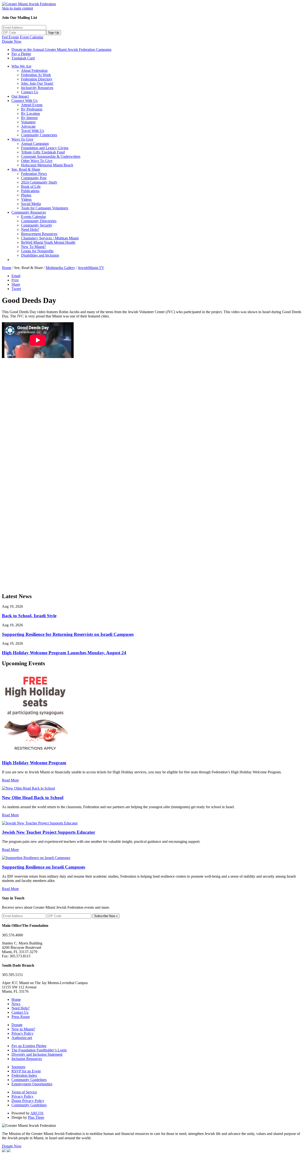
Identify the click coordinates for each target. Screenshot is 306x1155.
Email (15, 276)
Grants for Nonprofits (37, 251)
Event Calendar (31, 37)
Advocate (28, 126)
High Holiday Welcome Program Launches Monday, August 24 (64, 652)
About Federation (34, 71)
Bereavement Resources (39, 234)
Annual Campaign (35, 144)
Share (15, 284)
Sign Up (53, 32)
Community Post (33, 178)
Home (6, 268)
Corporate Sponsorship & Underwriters (50, 156)
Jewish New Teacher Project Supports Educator (48, 832)
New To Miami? (33, 247)
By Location (30, 113)
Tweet (16, 289)
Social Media (31, 204)
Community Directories (38, 221)
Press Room (20, 1017)
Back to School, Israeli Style (29, 615)
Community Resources (28, 212)
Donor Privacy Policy (27, 1101)
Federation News (34, 174)
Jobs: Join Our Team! (37, 83)
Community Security (36, 225)
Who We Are (21, 66)
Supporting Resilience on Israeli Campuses (43, 867)
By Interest (29, 118)
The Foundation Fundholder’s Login (39, 1050)
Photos (26, 195)
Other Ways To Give (36, 161)
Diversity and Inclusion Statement (36, 1054)
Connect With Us (24, 101)
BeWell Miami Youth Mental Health (48, 242)
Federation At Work (36, 75)
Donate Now (12, 41)
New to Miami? (23, 1029)
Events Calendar (33, 217)
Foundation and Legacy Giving (44, 148)
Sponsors (18, 1067)
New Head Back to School (32, 797)
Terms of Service (24, 1092)
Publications (30, 191)
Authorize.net (21, 1038)
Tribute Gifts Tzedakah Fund (43, 152)
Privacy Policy (22, 1033)
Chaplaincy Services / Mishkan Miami (50, 238)
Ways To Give (22, 139)
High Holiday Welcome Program (34, 762)
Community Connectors (39, 135)
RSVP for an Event (26, 1071)
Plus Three (36, 1117)
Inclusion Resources (26, 1059)
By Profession (31, 109)
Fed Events (10, 37)
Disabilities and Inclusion (40, 255)
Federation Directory (36, 79)
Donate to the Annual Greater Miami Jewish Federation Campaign (61, 49)
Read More (10, 780)
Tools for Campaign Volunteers (44, 208)
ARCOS (37, 1113)
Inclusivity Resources (37, 88)
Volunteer (28, 122)
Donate (16, 1025)
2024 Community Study (39, 182)
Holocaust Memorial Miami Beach (47, 165)
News (15, 1004)
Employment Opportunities (31, 1084)
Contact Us (29, 92)
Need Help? (30, 229)
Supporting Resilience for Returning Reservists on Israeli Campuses (68, 634)
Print (15, 280)
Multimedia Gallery (60, 268)
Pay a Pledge (21, 54)
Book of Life (31, 187)
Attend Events (32, 105)
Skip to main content (17, 8)
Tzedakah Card (23, 58)
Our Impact (20, 96)
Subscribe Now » (106, 916)
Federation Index (24, 1075)
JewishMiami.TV (91, 268)
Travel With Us (32, 131)
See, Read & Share (25, 169)
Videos (26, 199)
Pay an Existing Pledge (28, 1046)
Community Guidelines (29, 1080)
